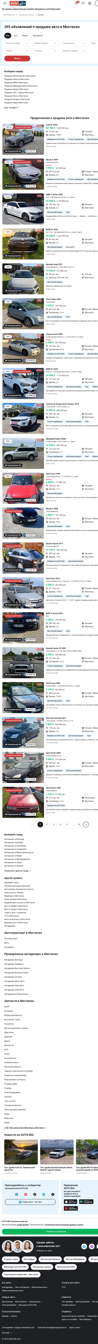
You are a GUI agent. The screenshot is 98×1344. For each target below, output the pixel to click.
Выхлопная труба (12, 1019)
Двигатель (9, 1032)
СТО (63, 1287)
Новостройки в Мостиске (15, 899)
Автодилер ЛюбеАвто (14, 964)
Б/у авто (6, 1282)
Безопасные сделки (42, 1267)
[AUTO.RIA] (18, 3)
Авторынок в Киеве (13, 856)
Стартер (7, 1088)
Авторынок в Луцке (13, 862)
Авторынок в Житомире (15, 846)
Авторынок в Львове (13, 866)
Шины (7, 1122)
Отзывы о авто (11, 1259)
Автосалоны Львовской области (18, 889)
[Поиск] (76, 3)
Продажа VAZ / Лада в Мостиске (19, 92)
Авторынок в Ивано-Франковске (18, 852)
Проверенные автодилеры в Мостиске (31, 954)
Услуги (14, 1316)
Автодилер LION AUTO (14, 990)
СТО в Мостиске (11, 916)
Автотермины (85, 1319)
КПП (6, 1049)
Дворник (8, 1037)
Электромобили (9, 1305)
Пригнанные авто (39, 1287)
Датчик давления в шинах (16, 1028)
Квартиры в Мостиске (14, 896)
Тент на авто (10, 1101)
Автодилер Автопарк (13, 960)
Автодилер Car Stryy (13, 977)
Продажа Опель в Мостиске (16, 79)
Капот (7, 1054)
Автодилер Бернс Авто (14, 981)
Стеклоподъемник (12, 1092)
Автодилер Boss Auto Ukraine (17, 968)
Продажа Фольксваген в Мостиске (19, 76)
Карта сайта (74, 1327)
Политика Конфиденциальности (52, 1327)
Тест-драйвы (67, 1302)
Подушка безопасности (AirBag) (18, 1071)
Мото (6, 943)
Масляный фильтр (12, 1067)
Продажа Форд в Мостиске (16, 89)
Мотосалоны (21, 1302)
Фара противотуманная (15, 1110)
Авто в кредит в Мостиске (16, 906)
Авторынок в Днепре (13, 842)
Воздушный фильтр (13, 1015)
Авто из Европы (22, 1287)
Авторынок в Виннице (14, 839)
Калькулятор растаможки (73, 1316)
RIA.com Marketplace (75, 1259)
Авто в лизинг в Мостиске (15, 909)
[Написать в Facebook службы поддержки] (92, 1246)
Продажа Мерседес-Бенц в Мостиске (20, 86)
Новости (66, 1297)
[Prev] (33, 824)
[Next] (86, 824)
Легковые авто (11, 938)
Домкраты (9, 1045)
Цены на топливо (69, 1319)
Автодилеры (9, 926)
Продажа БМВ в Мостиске (16, 82)
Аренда (5, 1316)
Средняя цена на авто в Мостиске (19, 902)
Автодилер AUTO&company (16, 994)
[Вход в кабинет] (90, 3)
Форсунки (8, 1118)
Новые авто (8, 1297)
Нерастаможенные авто (12, 1290)
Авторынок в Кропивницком (17, 859)
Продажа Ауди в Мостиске (16, 102)
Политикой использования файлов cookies (64, 1225)
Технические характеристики (17, 886)
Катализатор (10, 1058)
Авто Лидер (29, 1259)
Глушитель (9, 1024)
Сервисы (67, 1311)
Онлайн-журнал (69, 1305)
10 (79, 824)
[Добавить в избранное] (83, 3)
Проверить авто (11, 882)
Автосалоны (7, 1302)
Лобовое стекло (11, 1062)
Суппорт (8, 1097)
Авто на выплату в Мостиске (17, 919)
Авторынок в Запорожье (15, 849)
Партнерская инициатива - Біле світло (21, 1274)
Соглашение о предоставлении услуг (18, 1327)
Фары (6, 1114)
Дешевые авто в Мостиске (16, 922)
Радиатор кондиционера (15, 1075)
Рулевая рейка (10, 1084)
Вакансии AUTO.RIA (66, 1267)
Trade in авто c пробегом (15, 912)
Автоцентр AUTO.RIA (28, 1305)
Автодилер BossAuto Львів (16, 973)
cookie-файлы (23, 1225)
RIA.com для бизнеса (50, 1259)
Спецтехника (34, 1302)
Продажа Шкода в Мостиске (17, 99)
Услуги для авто (71, 1282)
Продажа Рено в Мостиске (16, 96)
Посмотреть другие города (16, 871)
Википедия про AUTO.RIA (15, 1267)
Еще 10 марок (10, 107)
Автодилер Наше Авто (14, 985)
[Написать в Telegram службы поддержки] (84, 1246)
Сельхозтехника (11, 1311)
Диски (7, 1041)
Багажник (8, 1011)
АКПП (6, 1007)
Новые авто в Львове (13, 892)
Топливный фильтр (12, 1105)
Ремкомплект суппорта (14, 1079)
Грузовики (9, 947)
